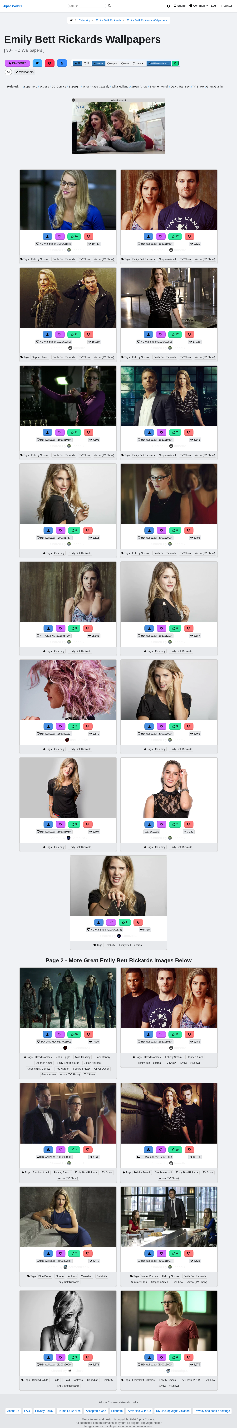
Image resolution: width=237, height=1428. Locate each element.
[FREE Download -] (48, 726)
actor (85, 86)
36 (76, 236)
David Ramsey (179, 86)
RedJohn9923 (79, 1048)
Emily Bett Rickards (108, 20)
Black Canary (102, 1057)
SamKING (79, 838)
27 (177, 236)
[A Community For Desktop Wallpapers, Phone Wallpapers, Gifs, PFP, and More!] (71, 20)
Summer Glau (139, 1282)
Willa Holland (119, 86)
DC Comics (58, 86)
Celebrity (84, 20)
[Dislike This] (88, 726)
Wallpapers (26, 72)
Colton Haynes (92, 1063)
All (8, 72)
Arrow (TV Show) (104, 259)
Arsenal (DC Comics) (39, 1068)
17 (177, 334)
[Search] (109, 6)
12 (76, 432)
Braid (67, 1380)
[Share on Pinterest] (49, 63)
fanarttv (180, 250)
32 (76, 334)
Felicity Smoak (39, 259)
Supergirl (74, 86)
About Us (13, 1411)
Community (200, 5)
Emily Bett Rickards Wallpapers (147, 20)
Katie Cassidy (100, 86)
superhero (30, 86)
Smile (56, 1380)
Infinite (100, 63)
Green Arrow (138, 86)
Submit (181, 5)
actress (44, 86)
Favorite (18, 63)
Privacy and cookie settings (212, 1411)
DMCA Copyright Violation (173, 1411)
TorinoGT (79, 250)
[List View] (86, 63)
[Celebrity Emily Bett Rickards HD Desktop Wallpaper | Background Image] (68, 719)
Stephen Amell (158, 86)
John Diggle (63, 1057)
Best (126, 63)
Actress (72, 1276)
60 (76, 1034)
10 (177, 1149)
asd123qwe (79, 740)
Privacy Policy (44, 1411)
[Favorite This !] (60, 726)
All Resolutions (159, 63)
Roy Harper (62, 1068)
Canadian (86, 1276)
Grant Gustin (214, 86)
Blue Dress (44, 1276)
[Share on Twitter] (37, 63)
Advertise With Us (139, 1411)
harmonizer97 (79, 1267)
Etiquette (117, 1411)
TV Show (197, 86)
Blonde (59, 1276)
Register (226, 5)
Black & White (40, 1380)
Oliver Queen (101, 1068)
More (138, 63)
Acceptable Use (96, 1411)
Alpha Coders (12, 6)
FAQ (27, 1411)
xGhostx (79, 1371)
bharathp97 (180, 1371)
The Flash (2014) (190, 1380)
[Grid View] (77, 63)
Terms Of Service (69, 1411)
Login (214, 5)
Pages (113, 63)
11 (176, 1034)
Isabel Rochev (149, 1276)
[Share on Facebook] (62, 63)
